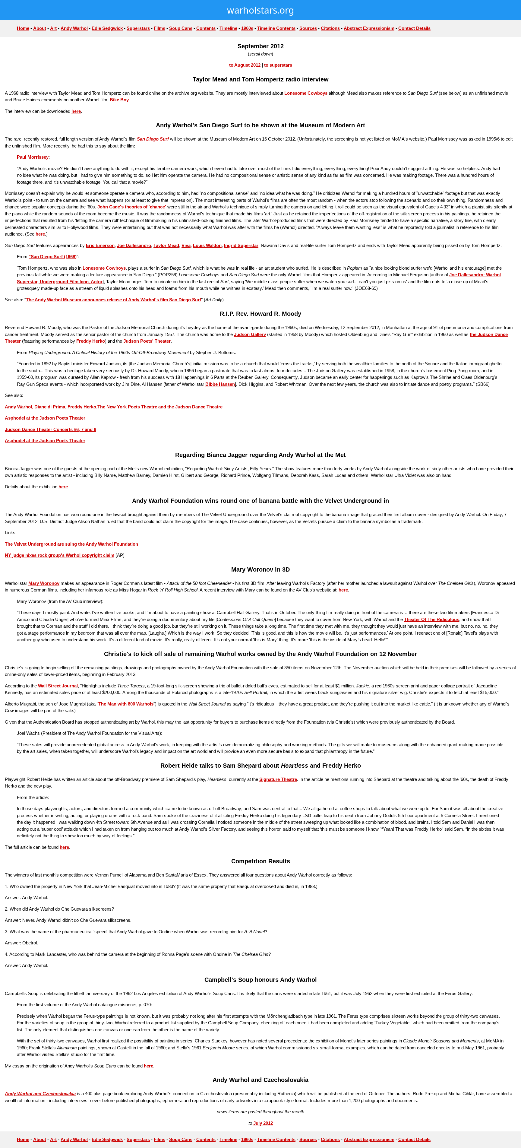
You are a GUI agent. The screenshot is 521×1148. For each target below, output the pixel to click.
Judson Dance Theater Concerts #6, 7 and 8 (50, 429)
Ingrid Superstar (241, 245)
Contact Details (414, 28)
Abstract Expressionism (369, 28)
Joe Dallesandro (134, 245)
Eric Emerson (100, 245)
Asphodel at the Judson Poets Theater (45, 417)
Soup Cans (180, 28)
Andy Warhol (74, 28)
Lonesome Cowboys (305, 93)
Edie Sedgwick (107, 28)
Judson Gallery (250, 334)
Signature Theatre (278, 779)
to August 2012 (244, 65)
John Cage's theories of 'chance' (131, 206)
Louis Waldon (207, 245)
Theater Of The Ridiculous (431, 619)
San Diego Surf (153, 138)
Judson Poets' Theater (147, 341)
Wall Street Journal (58, 685)
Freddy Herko (90, 341)
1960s (247, 28)
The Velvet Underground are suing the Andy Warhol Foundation (71, 544)
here (76, 111)
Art (53, 28)
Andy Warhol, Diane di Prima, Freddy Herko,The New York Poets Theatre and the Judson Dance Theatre (114, 406)
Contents (206, 28)
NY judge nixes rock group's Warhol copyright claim (59, 555)
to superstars (278, 65)
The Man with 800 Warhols (125, 703)
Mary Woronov (43, 583)
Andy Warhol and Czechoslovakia (40, 1093)
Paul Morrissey (33, 157)
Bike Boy (119, 99)
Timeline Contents (276, 28)
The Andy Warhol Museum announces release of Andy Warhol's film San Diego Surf (113, 299)
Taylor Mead (166, 245)
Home (23, 28)
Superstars (138, 28)
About (39, 28)
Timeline (228, 28)
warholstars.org (260, 10)
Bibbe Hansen (220, 384)
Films (159, 28)
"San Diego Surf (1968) (53, 256)
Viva (186, 245)
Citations (330, 28)
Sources (308, 28)
